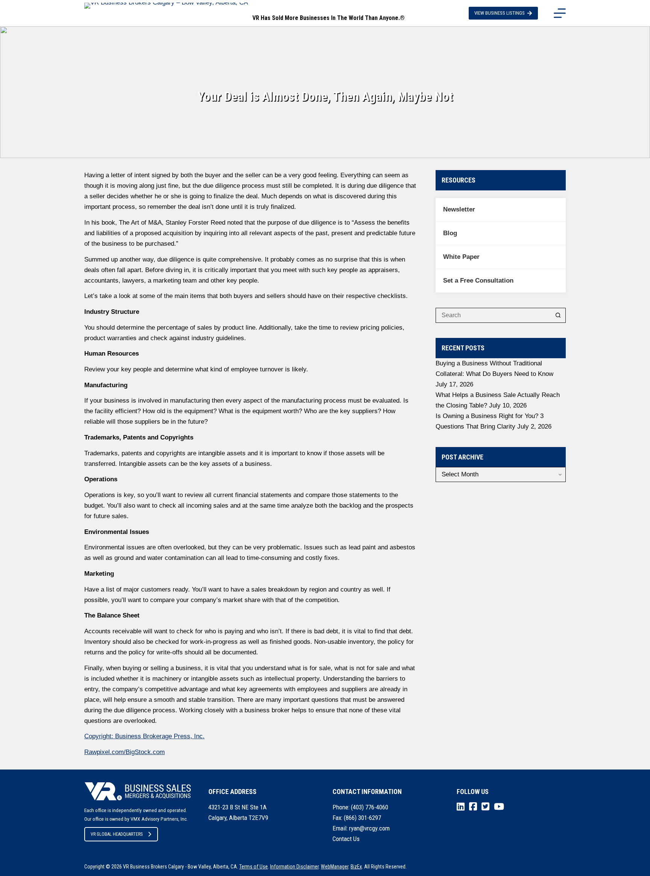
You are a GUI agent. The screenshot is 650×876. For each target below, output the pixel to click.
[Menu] (560, 13)
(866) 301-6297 (362, 817)
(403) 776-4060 (369, 807)
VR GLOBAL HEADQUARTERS (117, 834)
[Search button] (558, 315)
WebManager (334, 867)
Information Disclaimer (294, 867)
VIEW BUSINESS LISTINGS (499, 13)
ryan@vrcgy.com (369, 828)
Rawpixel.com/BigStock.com (124, 752)
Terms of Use (253, 867)
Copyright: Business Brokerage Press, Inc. (144, 736)
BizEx (356, 867)
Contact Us (346, 839)
